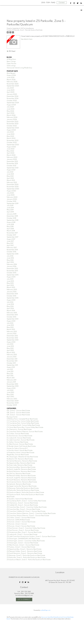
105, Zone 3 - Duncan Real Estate (18, 410)
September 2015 (12, 275)
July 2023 (10, 132)
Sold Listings (11, 65)
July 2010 (10, 390)
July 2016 (10, 256)
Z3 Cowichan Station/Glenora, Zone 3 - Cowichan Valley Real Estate (31, 513)
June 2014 (10, 304)
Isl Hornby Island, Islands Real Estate (19, 450)
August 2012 (11, 342)
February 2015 (12, 289)
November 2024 (12, 98)
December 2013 (12, 315)
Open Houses (11, 63)
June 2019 (10, 207)
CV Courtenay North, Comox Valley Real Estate (23, 425)
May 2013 (10, 327)
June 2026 (10, 77)
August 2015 (11, 277)
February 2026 (12, 81)
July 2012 (10, 344)
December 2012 (12, 336)
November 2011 (12, 361)
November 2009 (13, 403)
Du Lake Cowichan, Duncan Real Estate (20, 440)
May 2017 (10, 243)
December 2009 (12, 401)
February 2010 (12, 399)
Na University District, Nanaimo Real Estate (22, 482)
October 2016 (11, 252)
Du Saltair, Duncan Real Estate (17, 442)
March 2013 (11, 329)
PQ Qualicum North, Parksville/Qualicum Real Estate (25, 494)
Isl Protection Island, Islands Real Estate (20, 452)
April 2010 (10, 396)
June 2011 (10, 371)
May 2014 (10, 306)
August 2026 (11, 75)
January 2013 (11, 333)
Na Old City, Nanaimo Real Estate (18, 473)
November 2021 (12, 163)
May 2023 (10, 136)
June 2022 (10, 149)
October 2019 (11, 201)
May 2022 (10, 151)
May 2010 (10, 394)
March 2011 (10, 378)
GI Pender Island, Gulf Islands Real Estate (21, 446)
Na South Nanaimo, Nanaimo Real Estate (21, 480)
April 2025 (10, 92)
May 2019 (10, 210)
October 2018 (11, 218)
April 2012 (10, 350)
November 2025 (12, 84)
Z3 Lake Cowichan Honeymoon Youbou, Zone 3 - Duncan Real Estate (31, 536)
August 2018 (11, 222)
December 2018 (12, 216)
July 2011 (10, 369)
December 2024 (12, 96)
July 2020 (10, 193)
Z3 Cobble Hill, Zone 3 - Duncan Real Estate (22, 505)
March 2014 (11, 310)
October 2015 (11, 273)
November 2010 (12, 384)
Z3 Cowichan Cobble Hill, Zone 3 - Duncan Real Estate (26, 511)
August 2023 (11, 130)
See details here (26, 39)
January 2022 (12, 159)
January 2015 (11, 291)
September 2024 (13, 102)
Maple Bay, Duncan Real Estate (18, 454)
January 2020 (12, 199)
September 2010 (13, 386)
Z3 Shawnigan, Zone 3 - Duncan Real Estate (22, 543)
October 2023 (12, 126)
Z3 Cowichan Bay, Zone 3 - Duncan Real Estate (23, 509)
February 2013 (12, 331)
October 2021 (11, 165)
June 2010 (10, 392)
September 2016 (12, 254)
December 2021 (12, 161)
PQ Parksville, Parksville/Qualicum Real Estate (23, 490)
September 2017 (12, 237)
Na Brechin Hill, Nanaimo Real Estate (20, 459)
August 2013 (11, 321)
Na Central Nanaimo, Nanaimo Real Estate (22, 461)
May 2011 (10, 373)
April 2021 (10, 178)
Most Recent (11, 73)
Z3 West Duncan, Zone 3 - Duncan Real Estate (23, 545)
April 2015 (10, 285)
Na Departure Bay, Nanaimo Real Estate (21, 463)
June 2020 (11, 195)
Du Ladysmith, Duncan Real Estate (19, 438)
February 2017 (12, 247)
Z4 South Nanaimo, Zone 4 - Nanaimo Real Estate (24, 553)
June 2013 (10, 325)
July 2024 (10, 107)
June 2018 (10, 224)
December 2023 (12, 121)
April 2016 (10, 262)
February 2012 (12, 354)
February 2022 (12, 157)
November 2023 (12, 123)
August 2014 (11, 300)
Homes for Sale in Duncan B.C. (17, 448)
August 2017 (11, 239)
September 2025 (13, 86)
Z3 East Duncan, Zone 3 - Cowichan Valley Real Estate (26, 528)
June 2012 (10, 346)
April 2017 (10, 245)
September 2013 (12, 319)
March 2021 (11, 180)
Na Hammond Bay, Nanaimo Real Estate (21, 467)
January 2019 (11, 214)
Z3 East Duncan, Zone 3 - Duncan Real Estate (23, 530)
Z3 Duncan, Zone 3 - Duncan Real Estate (21, 522)
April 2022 (10, 153)
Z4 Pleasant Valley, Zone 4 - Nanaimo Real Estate (24, 551)
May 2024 (10, 111)
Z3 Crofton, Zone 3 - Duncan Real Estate (21, 517)
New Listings (11, 61)
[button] (70, 3)
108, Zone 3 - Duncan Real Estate (18, 412)
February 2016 (12, 264)
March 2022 (11, 155)
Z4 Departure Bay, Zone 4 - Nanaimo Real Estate (24, 549)
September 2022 (13, 144)
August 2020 (11, 191)
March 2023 (11, 138)
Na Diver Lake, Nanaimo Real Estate (19, 465)
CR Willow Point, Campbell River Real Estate (22, 419)
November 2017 (12, 233)
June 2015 (10, 281)
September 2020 (13, 189)
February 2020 (12, 197)
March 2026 (11, 79)
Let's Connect (24, 599)
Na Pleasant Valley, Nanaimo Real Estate (21, 475)
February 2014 (12, 312)
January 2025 (12, 94)
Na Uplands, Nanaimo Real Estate (19, 484)
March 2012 (11, 352)
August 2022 (11, 147)
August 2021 (11, 170)
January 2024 (12, 119)
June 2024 (10, 109)
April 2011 (10, 375)
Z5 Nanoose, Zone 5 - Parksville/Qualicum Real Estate (26, 555)
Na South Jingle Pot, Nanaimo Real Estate (21, 478)
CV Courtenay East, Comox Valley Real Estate (23, 423)
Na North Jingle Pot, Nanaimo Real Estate (21, 469)
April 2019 (10, 212)
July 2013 (10, 323)
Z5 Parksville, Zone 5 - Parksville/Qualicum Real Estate (27, 30)
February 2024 (12, 117)
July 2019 (10, 205)
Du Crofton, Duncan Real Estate (18, 433)
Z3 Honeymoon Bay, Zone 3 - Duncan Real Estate (24, 532)
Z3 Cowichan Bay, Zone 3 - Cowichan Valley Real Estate (27, 507)
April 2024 (10, 113)
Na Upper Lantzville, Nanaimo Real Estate (22, 486)
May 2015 (10, 283)
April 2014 (10, 308)
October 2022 (12, 142)
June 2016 (10, 258)
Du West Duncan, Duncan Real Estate (20, 444)
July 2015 (10, 279)
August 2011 (11, 367)
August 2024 (11, 105)
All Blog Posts (11, 59)
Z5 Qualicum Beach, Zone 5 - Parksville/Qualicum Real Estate (29, 559)
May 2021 (10, 176)
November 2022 (12, 140)
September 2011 (12, 365)
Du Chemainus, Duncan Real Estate (19, 429)
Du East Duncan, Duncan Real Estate (19, 436)
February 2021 (12, 182)
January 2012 (11, 357)
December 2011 (12, 359)
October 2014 (11, 296)
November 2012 (12, 338)
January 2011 (11, 382)
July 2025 (10, 88)
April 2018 (10, 228)
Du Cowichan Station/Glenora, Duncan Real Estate (25, 431)
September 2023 (13, 128)
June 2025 (10, 90)
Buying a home (12, 417)
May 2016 (10, 260)
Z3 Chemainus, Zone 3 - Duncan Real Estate (22, 503)
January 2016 (11, 266)
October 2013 (11, 317)
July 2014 (10, 302)
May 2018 (10, 226)
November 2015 (12, 270)
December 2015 (12, 268)
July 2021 (10, 172)
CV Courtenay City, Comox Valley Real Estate (23, 421)
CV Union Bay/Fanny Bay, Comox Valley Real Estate (25, 427)
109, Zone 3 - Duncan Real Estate (18, 415)
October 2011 (11, 363)
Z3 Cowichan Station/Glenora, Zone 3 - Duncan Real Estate (28, 515)
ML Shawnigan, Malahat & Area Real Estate (22, 457)
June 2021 (10, 174)
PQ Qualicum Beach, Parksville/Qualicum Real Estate (25, 492)
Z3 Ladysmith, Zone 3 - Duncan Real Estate (22, 534)
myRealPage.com (45, 610)
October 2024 (12, 100)
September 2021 (12, 168)
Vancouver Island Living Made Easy (19, 68)
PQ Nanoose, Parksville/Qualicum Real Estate (23, 488)
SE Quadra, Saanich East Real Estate (19, 499)
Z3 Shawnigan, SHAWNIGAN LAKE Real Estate (23, 538)
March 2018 (11, 231)
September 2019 (12, 203)
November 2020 (13, 186)
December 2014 (12, 294)
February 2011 (11, 380)
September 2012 (12, 340)
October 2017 (11, 235)
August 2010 (11, 388)
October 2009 (12, 405)
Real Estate (11, 496)
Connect (62, 2)
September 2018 (12, 220)
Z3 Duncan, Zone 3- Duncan (17, 524)
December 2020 (12, 184)
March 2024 (11, 115)
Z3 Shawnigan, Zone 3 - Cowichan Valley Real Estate (26, 541)
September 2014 (12, 298)
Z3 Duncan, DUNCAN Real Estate (18, 520)
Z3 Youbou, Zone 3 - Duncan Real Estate (21, 547)
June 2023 (10, 134)
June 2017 (10, 241)
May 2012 (10, 348)
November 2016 (12, 249)
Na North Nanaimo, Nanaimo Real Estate (21, 471)
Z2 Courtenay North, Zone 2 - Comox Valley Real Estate (26, 501)
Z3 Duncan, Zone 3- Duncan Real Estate (21, 526)
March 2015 (11, 287)
